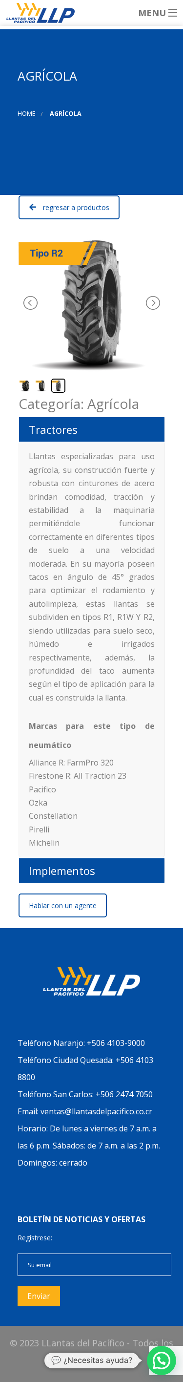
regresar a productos (76, 207)
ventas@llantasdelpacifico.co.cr (96, 1111)
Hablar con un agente (63, 905)
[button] (161, 1360)
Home (27, 113)
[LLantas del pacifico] (91, 13)
